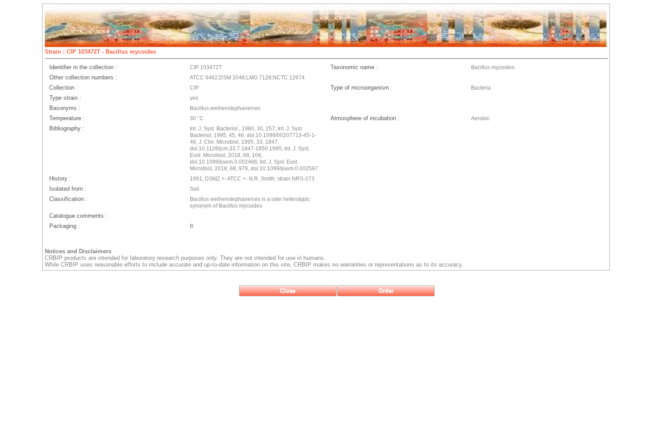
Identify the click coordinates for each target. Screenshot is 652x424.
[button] (288, 290)
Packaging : (64, 226)
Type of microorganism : (361, 87)
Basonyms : (64, 108)
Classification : (68, 199)
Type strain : (65, 97)
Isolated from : (67, 188)
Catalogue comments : (78, 215)
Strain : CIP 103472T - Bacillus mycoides (100, 51)
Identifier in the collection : (83, 67)
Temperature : (67, 118)
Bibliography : (66, 128)
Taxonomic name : (354, 67)
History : (60, 178)
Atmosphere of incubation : (365, 118)
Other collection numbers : (83, 77)
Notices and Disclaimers (78, 251)
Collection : (63, 87)
